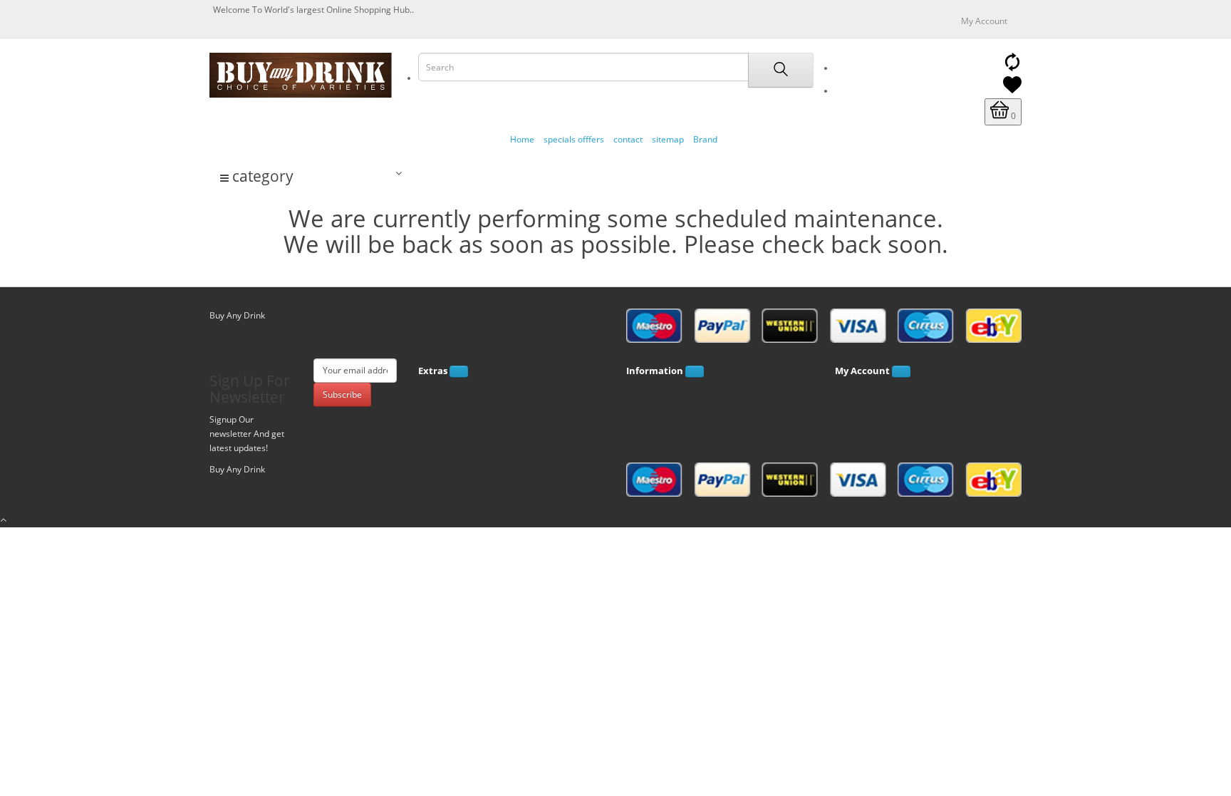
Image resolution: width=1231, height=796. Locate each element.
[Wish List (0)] (1012, 91)
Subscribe (342, 394)
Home (522, 139)
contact (628, 139)
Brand (705, 139)
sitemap (668, 139)
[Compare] (1012, 68)
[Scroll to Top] (615, 520)
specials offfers (574, 139)
